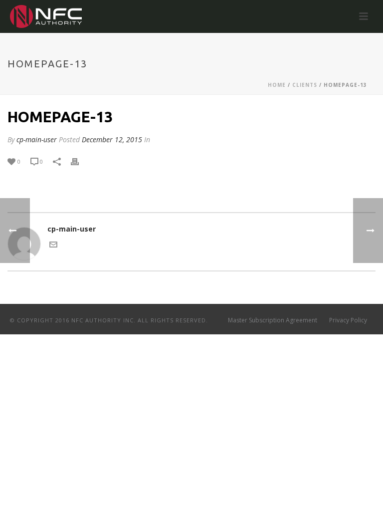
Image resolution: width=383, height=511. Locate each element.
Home (277, 84)
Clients (304, 84)
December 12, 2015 (112, 139)
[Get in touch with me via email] (53, 246)
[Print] (80, 161)
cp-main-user (36, 139)
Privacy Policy (348, 320)
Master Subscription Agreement (272, 320)
